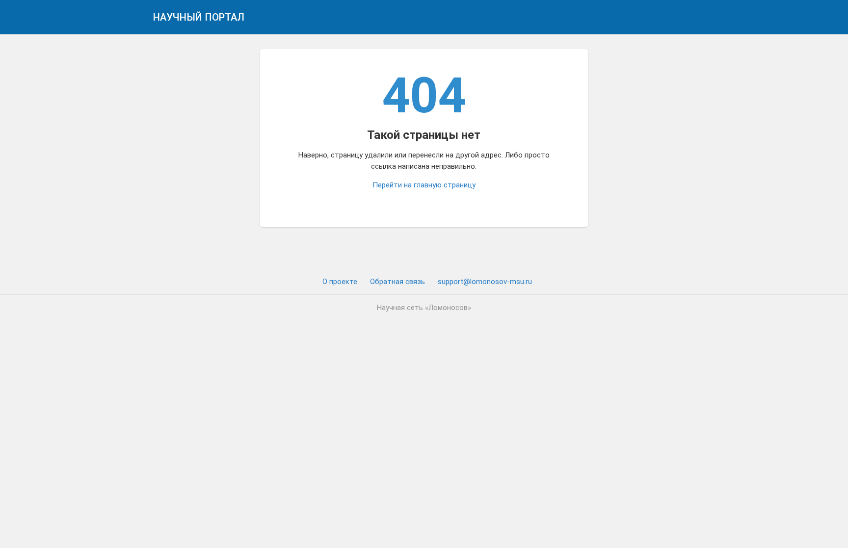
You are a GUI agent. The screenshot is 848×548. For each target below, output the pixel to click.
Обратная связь (397, 281)
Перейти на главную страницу (424, 185)
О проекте (339, 281)
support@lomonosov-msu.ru (485, 281)
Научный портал (198, 17)
